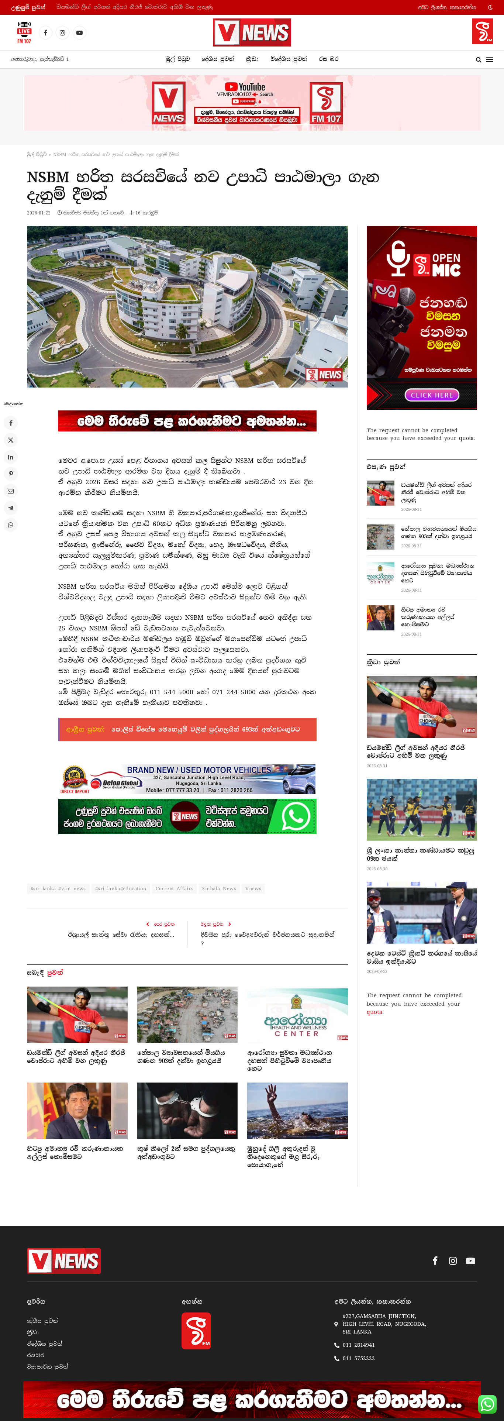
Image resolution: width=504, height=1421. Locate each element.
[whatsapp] (187, 816)
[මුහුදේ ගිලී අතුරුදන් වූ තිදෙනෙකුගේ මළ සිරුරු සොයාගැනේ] (297, 1111)
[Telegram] (11, 508)
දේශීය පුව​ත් (217, 59)
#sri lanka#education (120, 888)
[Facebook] (11, 423)
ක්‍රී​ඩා (252, 59)
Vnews (253, 888)
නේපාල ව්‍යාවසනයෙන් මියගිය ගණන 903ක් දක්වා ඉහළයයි (131, 7)
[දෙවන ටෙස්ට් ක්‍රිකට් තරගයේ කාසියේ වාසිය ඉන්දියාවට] (422, 913)
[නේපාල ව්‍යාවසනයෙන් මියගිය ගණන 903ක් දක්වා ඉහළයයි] (187, 1015)
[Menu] (489, 59)
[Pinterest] (11, 474)
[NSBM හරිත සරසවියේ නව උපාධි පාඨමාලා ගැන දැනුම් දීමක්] (187, 307)
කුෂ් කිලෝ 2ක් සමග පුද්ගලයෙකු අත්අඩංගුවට (186, 1153)
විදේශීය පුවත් (288, 59)
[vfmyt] (252, 103)
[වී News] (252, 32)
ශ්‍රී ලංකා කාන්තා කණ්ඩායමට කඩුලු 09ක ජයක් (420, 855)
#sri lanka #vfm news (58, 888)
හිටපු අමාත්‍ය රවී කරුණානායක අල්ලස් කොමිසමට (75, 1153)
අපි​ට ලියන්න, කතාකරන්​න (447, 7)
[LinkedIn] (11, 457)
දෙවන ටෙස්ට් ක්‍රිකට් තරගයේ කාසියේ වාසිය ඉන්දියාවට (422, 958)
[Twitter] (11, 440)
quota (466, 438)
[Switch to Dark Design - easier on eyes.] (489, 7)
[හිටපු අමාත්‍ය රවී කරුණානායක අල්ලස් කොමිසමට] (77, 1111)
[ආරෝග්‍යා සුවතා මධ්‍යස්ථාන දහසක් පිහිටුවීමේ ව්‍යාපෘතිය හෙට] (297, 1015)
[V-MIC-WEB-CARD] (422, 318)
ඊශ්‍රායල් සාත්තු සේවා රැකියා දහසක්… (121, 935)
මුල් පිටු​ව (36, 155)
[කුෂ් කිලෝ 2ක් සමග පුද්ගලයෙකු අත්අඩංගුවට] (187, 1111)
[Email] (11, 491)
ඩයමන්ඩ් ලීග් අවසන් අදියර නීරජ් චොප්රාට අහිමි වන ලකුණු (76, 1057)
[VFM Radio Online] (22, 32)
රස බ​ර (329, 59)
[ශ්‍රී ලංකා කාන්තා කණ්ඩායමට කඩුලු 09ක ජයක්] (422, 810)
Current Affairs (174, 888)
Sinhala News (219, 888)
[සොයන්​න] (478, 59)
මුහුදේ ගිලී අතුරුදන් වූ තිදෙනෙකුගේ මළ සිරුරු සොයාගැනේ (283, 1157)
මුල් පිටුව (178, 59)
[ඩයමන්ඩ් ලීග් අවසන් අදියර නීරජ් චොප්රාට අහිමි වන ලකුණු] (77, 1015)
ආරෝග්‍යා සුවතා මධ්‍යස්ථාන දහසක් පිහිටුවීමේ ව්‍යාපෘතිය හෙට (289, 1061)
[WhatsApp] (11, 525)
